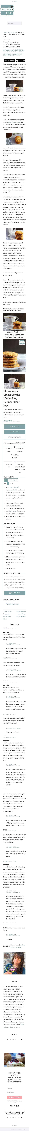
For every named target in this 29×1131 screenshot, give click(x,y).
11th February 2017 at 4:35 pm (10, 737)
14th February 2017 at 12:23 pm (13, 728)
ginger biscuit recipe (14, 122)
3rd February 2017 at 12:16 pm (13, 935)
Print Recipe (21, 60)
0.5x (5, 483)
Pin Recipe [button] (15, 431)
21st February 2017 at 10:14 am (13, 697)
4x (12, 483)
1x (8, 483)
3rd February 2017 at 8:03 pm (9, 830)
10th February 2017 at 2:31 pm (13, 816)
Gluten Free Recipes (12, 51)
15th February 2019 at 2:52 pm (13, 644)
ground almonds (14, 487)
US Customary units (13, 480)
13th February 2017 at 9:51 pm (9, 714)
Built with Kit (14, 1106)
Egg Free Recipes (17, 49)
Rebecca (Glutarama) (8, 860)
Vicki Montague (10, 643)
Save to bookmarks (15, 437)
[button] (4, 421)
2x (10, 483)
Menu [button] (15, 1)
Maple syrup (12, 511)
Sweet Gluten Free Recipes (13, 55)
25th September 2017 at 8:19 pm (10, 658)
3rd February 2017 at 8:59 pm (13, 847)
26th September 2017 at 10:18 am (13, 670)
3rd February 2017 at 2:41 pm (9, 861)
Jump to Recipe (10, 60)
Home (5, 32)
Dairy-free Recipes (7, 49)
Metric (5, 480)
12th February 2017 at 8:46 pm (13, 765)
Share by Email (15, 593)
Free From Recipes (11, 32)
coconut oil (12, 490)
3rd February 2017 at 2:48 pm (13, 892)
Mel (4, 788)
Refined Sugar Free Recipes (9, 54)
